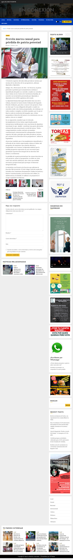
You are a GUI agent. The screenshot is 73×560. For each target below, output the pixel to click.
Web (7, 244)
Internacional (25, 20)
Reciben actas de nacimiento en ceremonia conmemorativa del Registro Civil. (58, 446)
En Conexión (36, 9)
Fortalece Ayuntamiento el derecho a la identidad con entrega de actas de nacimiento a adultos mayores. (64, 549)
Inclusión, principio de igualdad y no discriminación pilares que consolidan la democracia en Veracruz (40, 273)
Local (3, 20)
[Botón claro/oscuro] (57, 21)
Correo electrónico (11, 238)
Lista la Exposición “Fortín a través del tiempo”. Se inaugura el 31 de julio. (60, 48)
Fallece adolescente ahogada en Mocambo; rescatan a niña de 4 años (18, 271)
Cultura (34, 20)
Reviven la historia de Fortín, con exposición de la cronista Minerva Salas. (59, 417)
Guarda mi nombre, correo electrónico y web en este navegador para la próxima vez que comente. (24, 250)
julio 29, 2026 (61, 53)
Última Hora (49, 20)
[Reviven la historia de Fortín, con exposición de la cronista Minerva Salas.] (8, 536)
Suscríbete (68, 21)
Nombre (8, 233)
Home (4, 28)
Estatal (9, 20)
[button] (60, 21)
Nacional (16, 20)
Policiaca (41, 20)
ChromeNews (44, 556)
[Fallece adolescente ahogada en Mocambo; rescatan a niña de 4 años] (8, 270)
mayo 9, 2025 (15, 45)
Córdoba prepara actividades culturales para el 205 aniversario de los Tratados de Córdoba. (59, 440)
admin (8, 45)
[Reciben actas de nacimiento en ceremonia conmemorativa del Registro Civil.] (30, 547)
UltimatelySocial (46, 559)
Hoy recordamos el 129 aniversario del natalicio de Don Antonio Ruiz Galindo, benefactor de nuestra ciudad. (41, 538)
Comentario (9, 213)
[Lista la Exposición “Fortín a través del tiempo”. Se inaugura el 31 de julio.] (53, 536)
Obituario (4, 23)
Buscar (53, 401)
